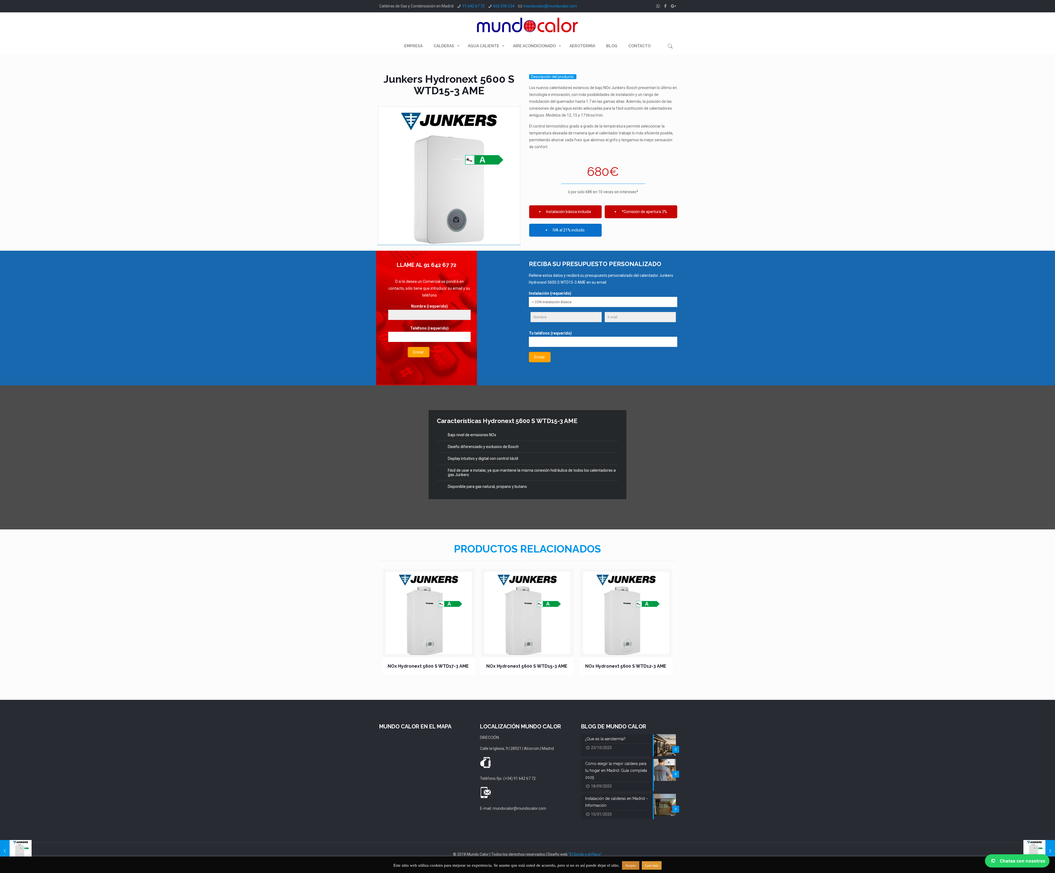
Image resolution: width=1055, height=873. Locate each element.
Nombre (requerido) (429, 306)
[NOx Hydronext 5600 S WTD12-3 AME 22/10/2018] (1039, 851)
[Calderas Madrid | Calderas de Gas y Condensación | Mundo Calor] (527, 24)
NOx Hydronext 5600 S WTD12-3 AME (625, 666)
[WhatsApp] (658, 6)
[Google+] (673, 6)
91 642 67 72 (473, 6)
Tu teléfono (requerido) (550, 333)
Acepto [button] (630, 865)
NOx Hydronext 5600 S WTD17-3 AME (428, 666)
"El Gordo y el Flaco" (585, 854)
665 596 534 (504, 6)
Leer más (651, 865)
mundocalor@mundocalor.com (550, 6)
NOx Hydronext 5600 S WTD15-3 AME (526, 666)
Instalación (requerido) (550, 293)
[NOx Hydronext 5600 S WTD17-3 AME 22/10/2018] (16, 851)
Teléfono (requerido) (429, 328)
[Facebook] (665, 6)
